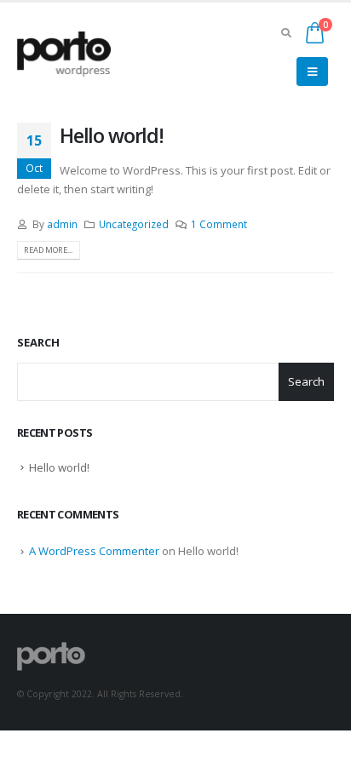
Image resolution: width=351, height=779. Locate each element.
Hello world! (112, 135)
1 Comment (219, 224)
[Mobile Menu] (312, 71)
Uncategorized (134, 224)
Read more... (48, 249)
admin (62, 224)
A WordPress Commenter (94, 550)
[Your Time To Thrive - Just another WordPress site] (64, 54)
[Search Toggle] (286, 32)
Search (38, 342)
